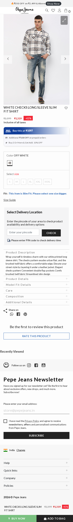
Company (9, 478)
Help (7, 462)
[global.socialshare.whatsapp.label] (11, 314)
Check (51, 233)
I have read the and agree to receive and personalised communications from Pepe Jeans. (37, 424)
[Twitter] (43, 365)
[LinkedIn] (29, 365)
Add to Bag (56, 518)
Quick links (10, 470)
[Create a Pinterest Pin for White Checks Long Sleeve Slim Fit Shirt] (25, 314)
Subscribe (36, 435)
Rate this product (36, 336)
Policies (8, 485)
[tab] (36, 252)
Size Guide (10, 199)
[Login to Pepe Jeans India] (59, 10)
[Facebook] (36, 365)
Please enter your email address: (20, 403)
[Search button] (47, 10)
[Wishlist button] (53, 10)
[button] (8, 59)
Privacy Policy (32, 421)
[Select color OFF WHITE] (10, 163)
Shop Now (53, 3)
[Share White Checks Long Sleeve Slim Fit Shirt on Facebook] (19, 314)
